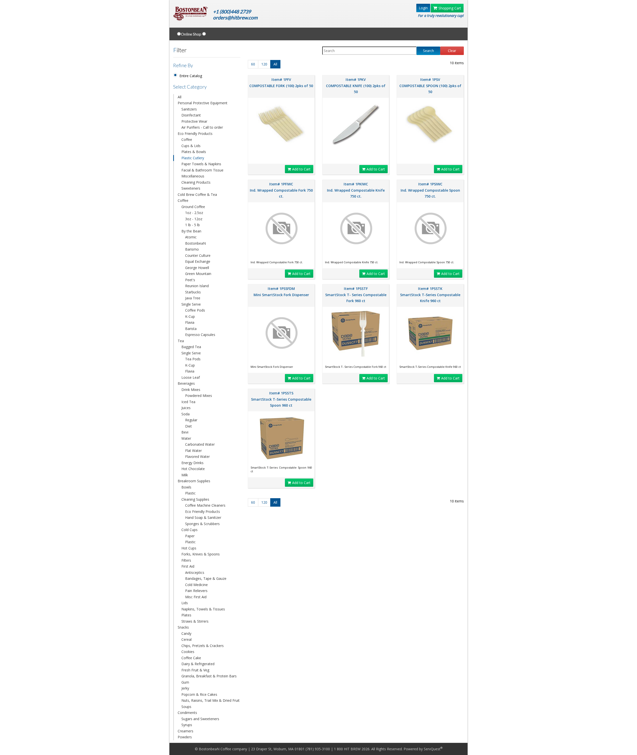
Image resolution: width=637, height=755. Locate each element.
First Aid (187, 566)
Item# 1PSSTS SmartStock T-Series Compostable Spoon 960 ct (281, 399)
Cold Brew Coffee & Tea (197, 194)
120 (264, 64)
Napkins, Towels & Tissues (203, 609)
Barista (191, 328)
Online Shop (191, 34)
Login (423, 7)
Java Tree (192, 298)
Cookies (187, 651)
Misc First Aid (196, 596)
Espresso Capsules (200, 334)
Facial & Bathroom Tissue (202, 170)
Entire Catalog (190, 75)
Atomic (191, 237)
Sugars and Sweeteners (200, 718)
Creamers (185, 731)
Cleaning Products (196, 182)
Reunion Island (197, 285)
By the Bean (191, 231)
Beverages (186, 383)
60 (253, 64)
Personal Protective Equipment (202, 103)
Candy (186, 633)
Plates (186, 615)
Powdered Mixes (198, 395)
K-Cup (190, 316)
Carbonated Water (200, 444)
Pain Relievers (196, 590)
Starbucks (193, 292)
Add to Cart (301, 169)
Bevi (184, 432)
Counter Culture (198, 255)
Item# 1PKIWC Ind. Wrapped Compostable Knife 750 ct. (356, 190)
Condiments (187, 712)
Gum (185, 682)
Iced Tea (188, 401)
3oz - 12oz (193, 218)
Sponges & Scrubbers (202, 523)
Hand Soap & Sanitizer (203, 517)
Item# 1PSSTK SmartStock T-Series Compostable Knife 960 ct (430, 294)
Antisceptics (194, 572)
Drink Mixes (190, 389)
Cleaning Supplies (195, 499)
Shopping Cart (449, 8)
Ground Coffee (193, 206)
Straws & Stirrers (195, 621)
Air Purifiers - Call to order (202, 127)
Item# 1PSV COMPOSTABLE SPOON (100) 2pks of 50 (430, 85)
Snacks (183, 627)
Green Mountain (198, 273)
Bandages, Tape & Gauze (205, 578)
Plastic (190, 493)
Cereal (186, 639)
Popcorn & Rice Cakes (199, 694)
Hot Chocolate (193, 468)
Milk (184, 475)
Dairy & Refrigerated (197, 663)
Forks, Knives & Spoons (200, 554)
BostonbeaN (195, 243)
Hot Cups (188, 548)
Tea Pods (193, 359)
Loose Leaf (190, 377)
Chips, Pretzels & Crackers (202, 645)
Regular (191, 420)
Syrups (186, 724)
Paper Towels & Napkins (201, 164)
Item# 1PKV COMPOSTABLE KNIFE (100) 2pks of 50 (355, 85)
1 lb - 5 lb (192, 224)
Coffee (186, 139)
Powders (185, 737)
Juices (186, 407)
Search (428, 50)
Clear (452, 50)
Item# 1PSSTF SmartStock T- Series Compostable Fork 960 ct (355, 294)
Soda (185, 414)
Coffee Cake (191, 657)
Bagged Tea (191, 346)
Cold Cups (189, 529)
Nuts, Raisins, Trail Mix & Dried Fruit (210, 700)
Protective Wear (194, 121)
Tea (181, 340)
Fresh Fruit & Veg (195, 670)
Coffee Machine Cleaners (205, 505)
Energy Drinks (192, 462)
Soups (186, 706)
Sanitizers (189, 109)
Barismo (192, 249)
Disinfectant (191, 115)
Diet (188, 426)
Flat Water (193, 450)
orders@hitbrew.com (235, 17)
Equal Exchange (197, 261)
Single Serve (191, 304)
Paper (190, 536)
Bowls (186, 487)
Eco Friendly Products (195, 133)
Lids (184, 602)
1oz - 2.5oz (194, 212)
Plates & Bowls (193, 151)
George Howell (197, 267)
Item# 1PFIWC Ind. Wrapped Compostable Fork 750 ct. (281, 190)
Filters (186, 560)
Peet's (190, 279)
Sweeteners (190, 188)
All (179, 97)
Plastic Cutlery (192, 158)
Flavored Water (197, 456)
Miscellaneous (192, 176)
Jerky (185, 688)
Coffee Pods (195, 310)
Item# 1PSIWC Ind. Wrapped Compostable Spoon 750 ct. (430, 190)
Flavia (189, 322)
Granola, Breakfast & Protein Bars (209, 676)
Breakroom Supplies (194, 481)
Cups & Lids (191, 145)
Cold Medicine (196, 584)
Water (186, 438)
